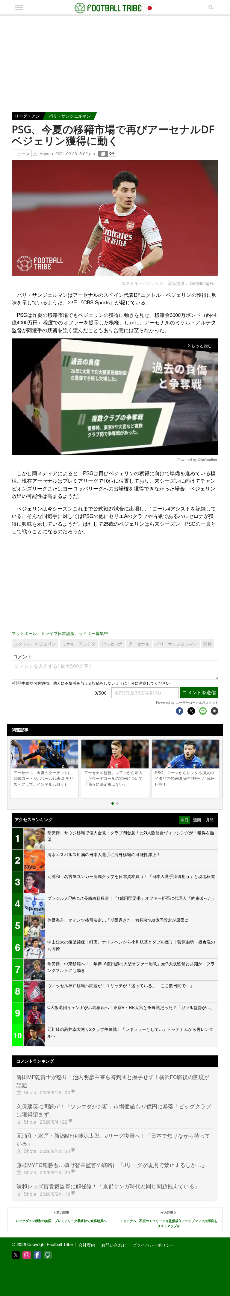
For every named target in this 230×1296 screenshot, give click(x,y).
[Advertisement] (115, 59)
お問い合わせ (113, 1245)
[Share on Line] (203, 711)
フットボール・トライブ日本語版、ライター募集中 (60, 633)
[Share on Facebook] (179, 711)
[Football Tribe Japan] (115, 8)
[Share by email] (214, 711)
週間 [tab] (197, 820)
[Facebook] (37, 1255)
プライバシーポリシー (153, 1245)
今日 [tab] (184, 820)
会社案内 (86, 1245)
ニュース (21, 153)
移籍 (207, 644)
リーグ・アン (27, 116)
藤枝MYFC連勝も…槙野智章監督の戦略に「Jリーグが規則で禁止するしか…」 (111, 1165)
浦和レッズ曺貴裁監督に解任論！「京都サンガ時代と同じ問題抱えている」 (108, 1186)
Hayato (46, 153)
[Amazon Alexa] (48, 1255)
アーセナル (138, 644)
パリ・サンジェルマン (70, 116)
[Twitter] (16, 1255)
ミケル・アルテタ (79, 644)
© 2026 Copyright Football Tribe (42, 1244)
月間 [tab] (210, 820)
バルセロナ (112, 644)
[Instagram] (26, 1255)
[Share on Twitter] (191, 711)
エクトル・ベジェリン (35, 644)
